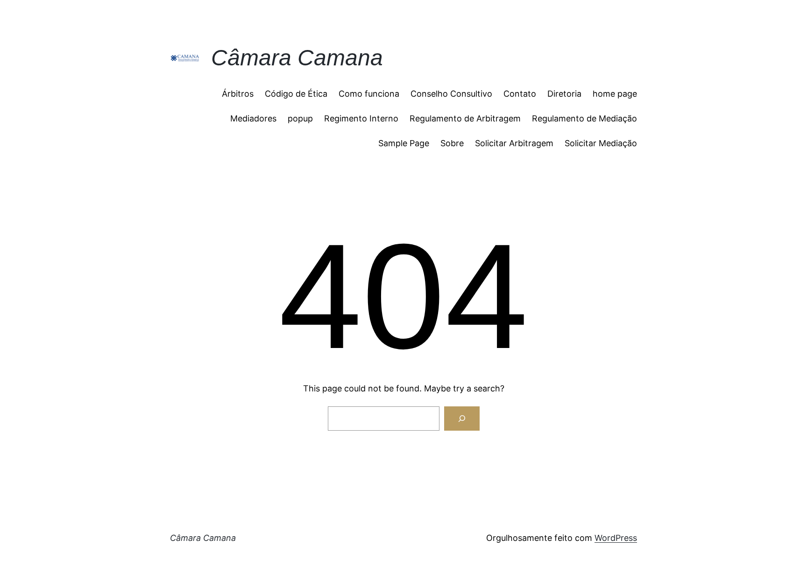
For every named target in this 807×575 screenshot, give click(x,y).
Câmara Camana (297, 57)
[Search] (462, 418)
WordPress (616, 538)
